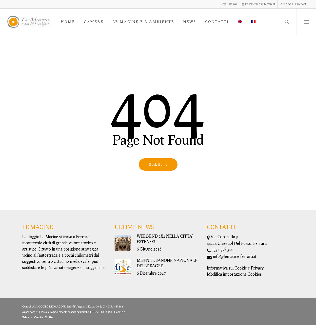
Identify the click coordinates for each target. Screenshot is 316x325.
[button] (306, 22)
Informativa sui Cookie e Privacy (235, 268)
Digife (49, 317)
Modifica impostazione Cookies (234, 274)
